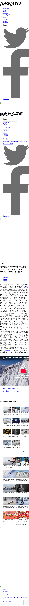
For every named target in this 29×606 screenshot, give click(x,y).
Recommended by (19, 524)
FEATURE (6, 9)
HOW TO (5, 13)
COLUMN (6, 15)
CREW (5, 17)
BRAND (5, 21)
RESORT (5, 22)
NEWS (5, 11)
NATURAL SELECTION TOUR (11, 388)
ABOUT (5, 138)
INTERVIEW (6, 14)
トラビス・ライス (8, 390)
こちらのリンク (8, 350)
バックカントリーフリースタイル (12, 391)
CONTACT (6, 139)
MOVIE (5, 10)
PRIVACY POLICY (8, 144)
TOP (4, 589)
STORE (5, 19)
